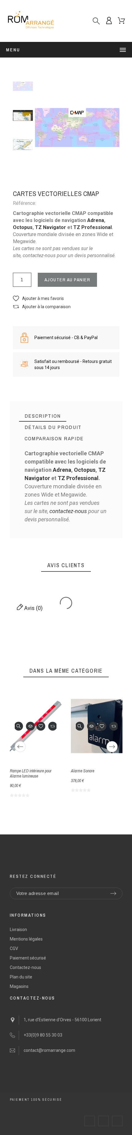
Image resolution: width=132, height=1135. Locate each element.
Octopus (23, 227)
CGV (14, 948)
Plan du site (21, 976)
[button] (38, 298)
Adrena (95, 220)
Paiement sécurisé (28, 958)
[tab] (43, 416)
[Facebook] (89, 1121)
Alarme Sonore (82, 771)
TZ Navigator (50, 227)
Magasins (19, 986)
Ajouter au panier (68, 279)
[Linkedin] (117, 1121)
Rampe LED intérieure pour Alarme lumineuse (31, 773)
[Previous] (20, 746)
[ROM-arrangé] (30, 21)
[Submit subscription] (113, 893)
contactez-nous (68, 511)
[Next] (112, 746)
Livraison (18, 929)
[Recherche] (96, 21)
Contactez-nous (25, 967)
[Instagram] (103, 1121)
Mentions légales (26, 939)
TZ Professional (92, 227)
